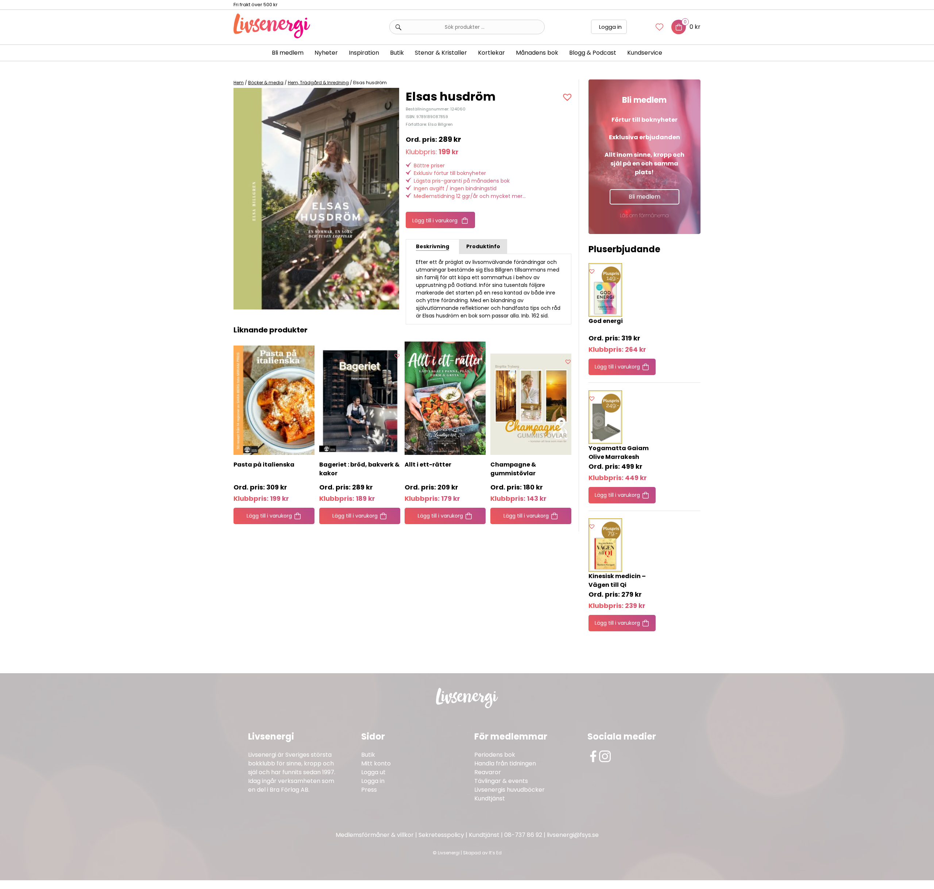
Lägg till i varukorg (435, 220)
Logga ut (373, 772)
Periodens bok (494, 754)
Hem (239, 82)
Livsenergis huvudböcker (509, 789)
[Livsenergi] (272, 36)
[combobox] (467, 27)
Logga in (610, 27)
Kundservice (644, 52)
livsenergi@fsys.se (573, 835)
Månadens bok (537, 52)
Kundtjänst (489, 798)
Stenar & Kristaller (441, 52)
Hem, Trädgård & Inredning (318, 82)
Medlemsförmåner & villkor (375, 835)
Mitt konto (376, 763)
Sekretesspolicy (441, 835)
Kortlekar (491, 52)
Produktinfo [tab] (483, 246)
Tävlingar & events (501, 781)
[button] (568, 97)
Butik (368, 754)
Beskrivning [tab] (432, 246)
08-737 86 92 (523, 835)
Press (369, 789)
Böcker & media (265, 82)
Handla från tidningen (505, 763)
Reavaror (487, 772)
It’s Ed (495, 853)
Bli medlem (288, 52)
